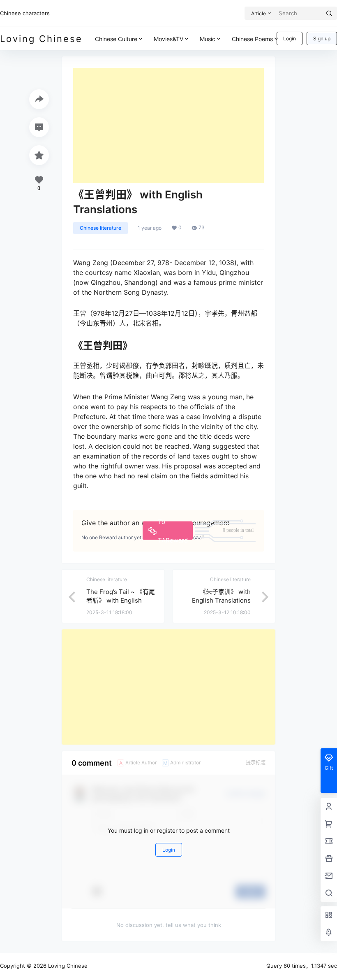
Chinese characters (25, 13)
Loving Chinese (67, 965)
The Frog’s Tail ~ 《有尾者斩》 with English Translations (120, 600)
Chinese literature (100, 228)
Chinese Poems (252, 38)
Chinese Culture (116, 38)
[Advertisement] (168, 125)
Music (207, 38)
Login (289, 38)
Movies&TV (168, 38)
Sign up (321, 38)
